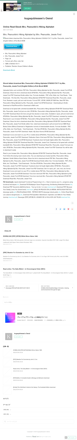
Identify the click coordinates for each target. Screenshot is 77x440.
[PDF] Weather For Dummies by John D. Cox (18, 252)
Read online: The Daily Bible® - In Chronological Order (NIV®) (24, 269)
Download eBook (9, 70)
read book (30, 189)
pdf (15, 192)
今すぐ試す (27, 8)
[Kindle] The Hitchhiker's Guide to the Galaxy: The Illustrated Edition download (34, 387)
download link (65, 197)
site (59, 192)
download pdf (51, 187)
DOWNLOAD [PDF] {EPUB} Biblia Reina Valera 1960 (20, 236)
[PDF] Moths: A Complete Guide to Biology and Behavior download (31, 378)
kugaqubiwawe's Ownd (38, 18)
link (18, 184)
